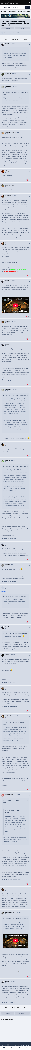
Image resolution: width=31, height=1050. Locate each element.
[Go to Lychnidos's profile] (2, 74)
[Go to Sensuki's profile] (2, 44)
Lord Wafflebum (9, 132)
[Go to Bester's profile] (2, 33)
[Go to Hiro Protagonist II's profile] (2, 913)
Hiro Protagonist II (10, 912)
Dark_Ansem (8, 86)
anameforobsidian (10, 794)
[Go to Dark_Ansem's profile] (2, 87)
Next (25, 39)
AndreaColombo (9, 444)
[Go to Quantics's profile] (2, 565)
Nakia (6, 889)
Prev (5, 39)
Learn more (3, 2)
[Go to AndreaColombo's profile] (2, 444)
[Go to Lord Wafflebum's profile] (2, 133)
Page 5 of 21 (15, 39)
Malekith (7, 460)
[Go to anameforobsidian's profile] (2, 795)
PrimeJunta (8, 171)
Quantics (7, 564)
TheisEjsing (8, 688)
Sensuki (7, 43)
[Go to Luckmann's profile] (2, 196)
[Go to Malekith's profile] (2, 461)
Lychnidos (8, 73)
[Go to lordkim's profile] (2, 655)
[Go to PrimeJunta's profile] (2, 171)
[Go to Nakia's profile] (2, 889)
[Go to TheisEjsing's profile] (2, 688)
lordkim (7, 654)
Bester (5, 32)
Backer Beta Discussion (19, 32)
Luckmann (8, 195)
